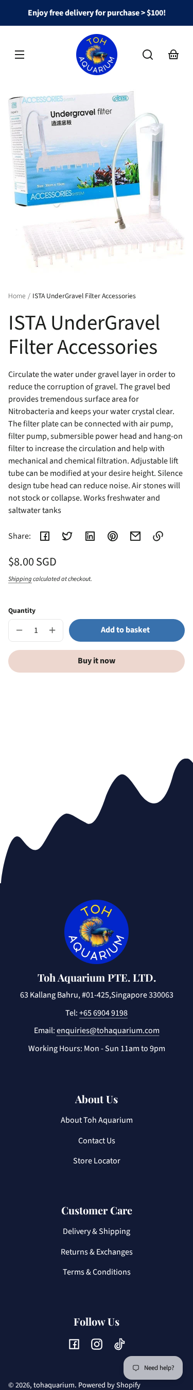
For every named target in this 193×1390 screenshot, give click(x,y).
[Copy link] (158, 536)
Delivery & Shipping (96, 1231)
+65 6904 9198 (103, 1013)
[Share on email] (135, 536)
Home (17, 297)
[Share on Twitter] (67, 536)
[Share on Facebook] (44, 536)
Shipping (20, 579)
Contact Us (96, 1140)
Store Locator (96, 1160)
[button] (147, 54)
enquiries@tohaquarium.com (108, 1030)
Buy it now (96, 660)
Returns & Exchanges (97, 1252)
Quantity (22, 610)
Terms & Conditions (97, 1272)
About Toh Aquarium (97, 1120)
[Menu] (19, 54)
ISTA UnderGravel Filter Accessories (84, 297)
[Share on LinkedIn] (90, 536)
